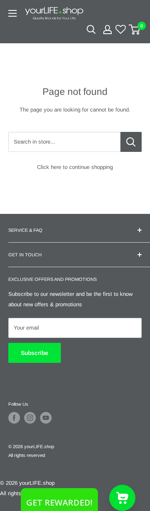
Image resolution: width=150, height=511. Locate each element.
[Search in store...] (131, 142)
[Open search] (91, 29)
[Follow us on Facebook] (14, 418)
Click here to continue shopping (75, 167)
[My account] (107, 29)
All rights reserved (26, 455)
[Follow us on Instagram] (30, 418)
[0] (135, 30)
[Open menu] (12, 13)
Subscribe (34, 353)
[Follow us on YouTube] (46, 418)
